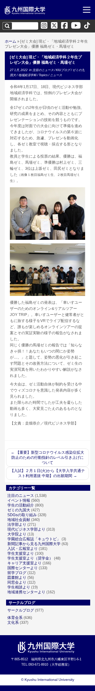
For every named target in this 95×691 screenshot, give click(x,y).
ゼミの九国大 (18, 510)
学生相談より (18, 587)
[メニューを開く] (86, 10)
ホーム (10, 41)
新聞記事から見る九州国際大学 (34, 544)
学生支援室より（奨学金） (30, 558)
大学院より (16, 534)
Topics (43, 75)
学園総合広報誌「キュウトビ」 (34, 539)
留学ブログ (16, 572)
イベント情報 (18, 500)
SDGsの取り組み (22, 515)
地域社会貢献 (18, 519)
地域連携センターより (26, 592)
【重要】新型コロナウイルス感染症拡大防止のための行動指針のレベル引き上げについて (47, 457)
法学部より (16, 524)
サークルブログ (20, 610)
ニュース (56, 75)
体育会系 (15, 617)
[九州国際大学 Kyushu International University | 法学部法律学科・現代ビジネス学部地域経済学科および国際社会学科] (25, 10)
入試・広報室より (22, 548)
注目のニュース (43, 70)
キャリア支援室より (24, 563)
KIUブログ (63, 70)
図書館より (16, 577)
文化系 (13, 622)
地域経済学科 (27, 75)
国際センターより (22, 568)
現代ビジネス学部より (26, 529)
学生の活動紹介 (20, 505)
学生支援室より (20, 553)
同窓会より (16, 582)
